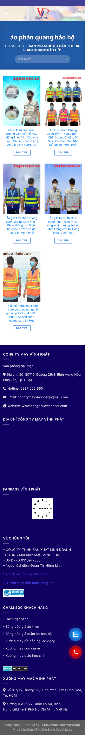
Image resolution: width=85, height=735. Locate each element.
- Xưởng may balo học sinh (24, 655)
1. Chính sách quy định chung (25, 574)
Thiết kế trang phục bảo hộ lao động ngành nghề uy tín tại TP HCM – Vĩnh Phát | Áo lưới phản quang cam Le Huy (21, 313)
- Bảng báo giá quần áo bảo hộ (27, 634)
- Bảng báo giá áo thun (21, 626)
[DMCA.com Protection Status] (15, 668)
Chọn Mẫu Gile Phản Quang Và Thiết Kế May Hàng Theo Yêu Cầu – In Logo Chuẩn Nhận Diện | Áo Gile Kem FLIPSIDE (22, 137)
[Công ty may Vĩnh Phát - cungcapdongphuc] (42, 13)
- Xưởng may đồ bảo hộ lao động (29, 641)
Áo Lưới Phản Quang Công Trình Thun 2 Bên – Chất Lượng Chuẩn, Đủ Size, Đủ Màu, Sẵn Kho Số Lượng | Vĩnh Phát (63, 137)
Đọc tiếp (21, 152)
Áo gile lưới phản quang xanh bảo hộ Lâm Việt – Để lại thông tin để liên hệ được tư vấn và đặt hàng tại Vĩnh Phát (21, 225)
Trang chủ (14, 46)
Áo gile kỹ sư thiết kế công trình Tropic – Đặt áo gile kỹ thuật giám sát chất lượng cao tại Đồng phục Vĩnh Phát (63, 225)
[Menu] (5, 13)
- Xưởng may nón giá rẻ (21, 648)
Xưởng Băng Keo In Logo (54, 729)
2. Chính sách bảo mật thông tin (28, 583)
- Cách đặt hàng (15, 619)
